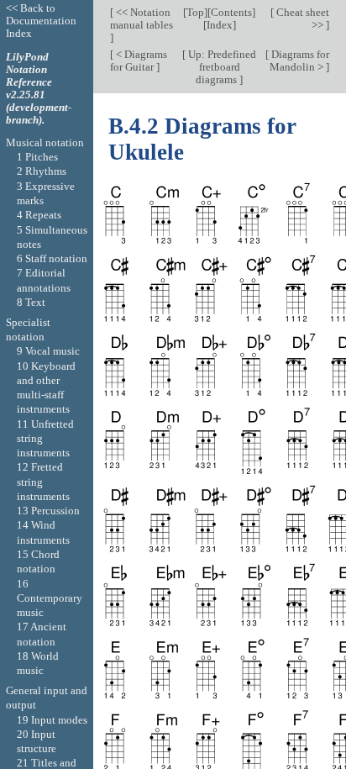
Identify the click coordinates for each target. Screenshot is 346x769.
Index (220, 24)
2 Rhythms (41, 171)
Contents (231, 12)
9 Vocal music (48, 351)
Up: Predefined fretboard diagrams (221, 67)
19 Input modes (52, 720)
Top (195, 12)
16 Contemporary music (49, 598)
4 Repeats (39, 214)
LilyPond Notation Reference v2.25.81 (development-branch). (38, 88)
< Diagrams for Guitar (138, 60)
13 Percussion (48, 510)
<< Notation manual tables (141, 18)
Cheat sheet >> (301, 18)
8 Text (31, 302)
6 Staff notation (52, 258)
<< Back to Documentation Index (41, 21)
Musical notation (45, 142)
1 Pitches (37, 156)
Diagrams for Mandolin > (299, 60)
